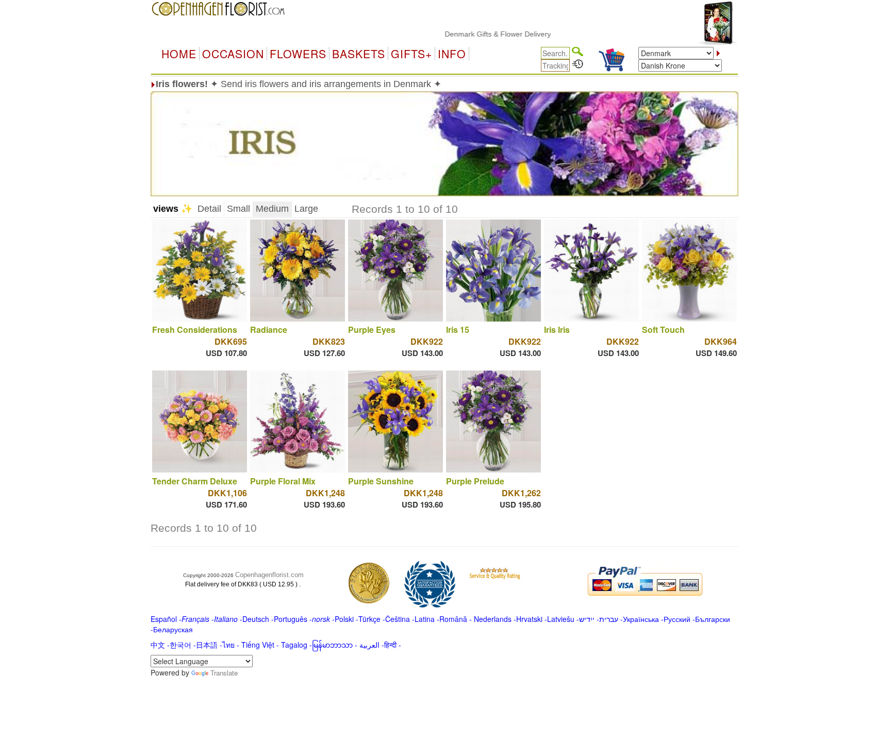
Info (452, 53)
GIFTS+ (411, 53)
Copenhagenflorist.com (269, 575)
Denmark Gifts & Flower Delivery (478, 34)
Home (178, 53)
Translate (224, 673)
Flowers (298, 53)
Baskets (358, 53)
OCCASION (233, 53)
